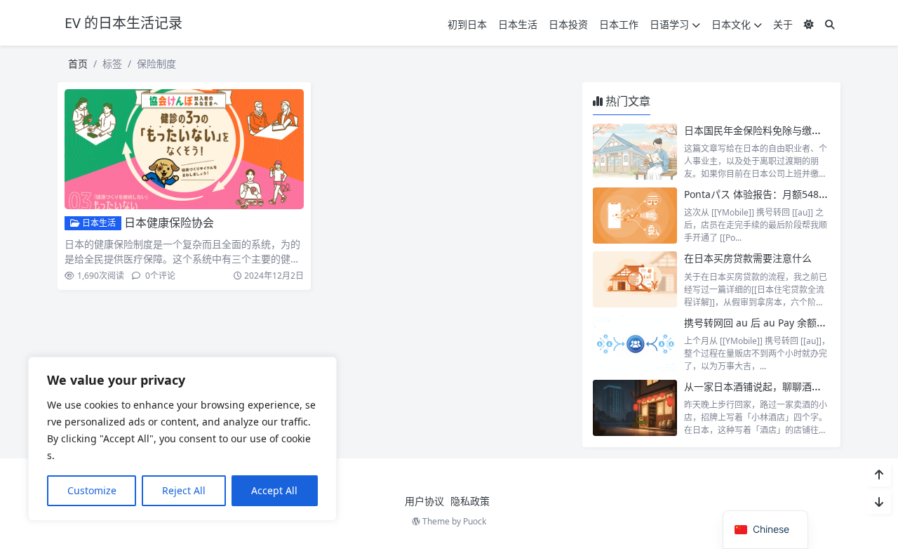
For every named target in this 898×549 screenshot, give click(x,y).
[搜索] (829, 24)
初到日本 (467, 24)
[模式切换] (808, 24)
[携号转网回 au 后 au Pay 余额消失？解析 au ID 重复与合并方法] (635, 344)
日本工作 (618, 24)
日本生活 (517, 24)
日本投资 (568, 24)
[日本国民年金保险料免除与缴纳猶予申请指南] (635, 152)
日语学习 (669, 24)
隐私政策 (470, 501)
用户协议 (424, 501)
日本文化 (731, 24)
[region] (182, 439)
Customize (91, 490)
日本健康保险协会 (169, 222)
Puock (474, 521)
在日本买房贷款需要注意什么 (748, 258)
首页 (78, 63)
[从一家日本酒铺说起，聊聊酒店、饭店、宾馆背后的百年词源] (635, 408)
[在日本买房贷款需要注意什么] (635, 279)
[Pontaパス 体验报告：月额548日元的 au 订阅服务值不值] (635, 215)
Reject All (184, 490)
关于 (783, 24)
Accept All (274, 490)
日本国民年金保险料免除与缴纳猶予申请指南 (782, 130)
